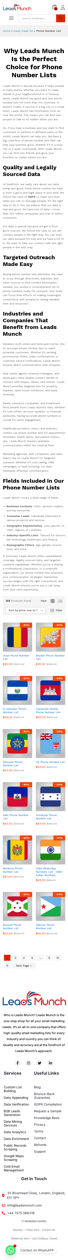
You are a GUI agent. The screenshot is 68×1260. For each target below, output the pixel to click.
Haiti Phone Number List (15, 817)
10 (57, 957)
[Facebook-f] (17, 1063)
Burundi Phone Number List (12, 926)
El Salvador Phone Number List (14, 710)
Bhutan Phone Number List (50, 657)
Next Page (23, 965)
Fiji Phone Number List (50, 761)
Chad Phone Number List (16, 657)
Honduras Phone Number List (46, 817)
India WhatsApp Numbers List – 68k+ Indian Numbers (49, 872)
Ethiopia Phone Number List (12, 763)
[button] (13, 649)
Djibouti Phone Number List (45, 926)
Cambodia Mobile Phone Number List (48, 710)
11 (7, 965)
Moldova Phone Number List (13, 870)
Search (60, 18)
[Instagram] (28, 1063)
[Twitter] (39, 1063)
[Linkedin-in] (50, 1063)
